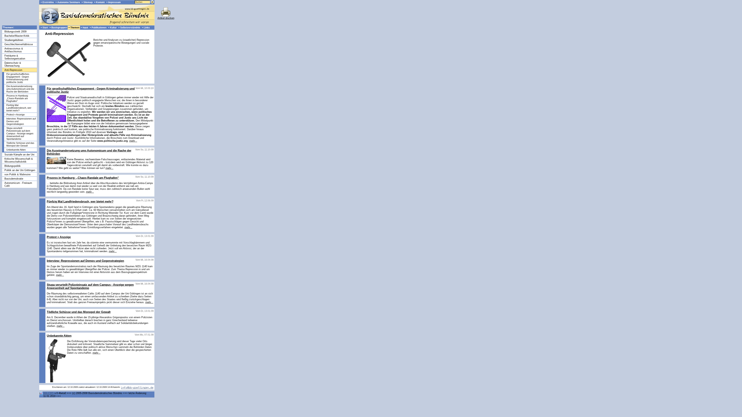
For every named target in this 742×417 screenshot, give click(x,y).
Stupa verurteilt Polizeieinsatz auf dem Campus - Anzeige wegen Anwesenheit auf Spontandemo (19, 133)
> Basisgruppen (58, 27)
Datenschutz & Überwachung (12, 64)
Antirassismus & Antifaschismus (13, 50)
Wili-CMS (48, 393)
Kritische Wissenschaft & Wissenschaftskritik (18, 160)
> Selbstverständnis (129, 27)
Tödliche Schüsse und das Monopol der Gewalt (20, 144)
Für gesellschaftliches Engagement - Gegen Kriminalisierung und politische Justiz (17, 78)
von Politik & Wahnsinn (17, 174)
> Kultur (112, 27)
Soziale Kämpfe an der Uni (19, 154)
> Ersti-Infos (47, 2)
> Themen (73, 27)
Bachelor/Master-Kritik (16, 35)
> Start (44, 27)
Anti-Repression (13, 70)
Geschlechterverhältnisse (18, 44)
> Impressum (113, 2)
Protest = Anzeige (15, 114)
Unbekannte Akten (16, 149)
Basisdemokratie (13, 178)
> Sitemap (87, 2)
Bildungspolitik (12, 165)
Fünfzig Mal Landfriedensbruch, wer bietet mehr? (18, 108)
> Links (146, 27)
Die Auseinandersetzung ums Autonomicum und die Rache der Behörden (20, 89)
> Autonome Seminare (67, 2)
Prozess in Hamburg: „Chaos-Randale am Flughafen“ (17, 98)
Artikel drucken (165, 18)
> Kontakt (99, 2)
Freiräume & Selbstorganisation (14, 57)
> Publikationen (98, 27)
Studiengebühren (13, 40)
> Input (84, 27)
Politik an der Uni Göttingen (19, 170)
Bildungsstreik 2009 (15, 31)
